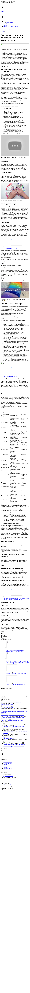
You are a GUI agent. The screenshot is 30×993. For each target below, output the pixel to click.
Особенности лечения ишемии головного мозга (12, 717)
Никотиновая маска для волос (10, 376)
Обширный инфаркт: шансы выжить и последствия (13, 720)
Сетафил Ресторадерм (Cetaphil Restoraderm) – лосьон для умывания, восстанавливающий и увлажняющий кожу (17, 662)
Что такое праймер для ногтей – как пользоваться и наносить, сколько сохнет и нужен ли (16, 599)
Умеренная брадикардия (7, 707)
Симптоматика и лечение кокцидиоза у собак (14, 740)
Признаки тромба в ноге (7, 704)
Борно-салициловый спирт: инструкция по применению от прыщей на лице (17, 651)
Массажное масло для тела (10, 248)
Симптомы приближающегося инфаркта (11, 702)
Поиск (2, 11)
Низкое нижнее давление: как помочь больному (12, 715)
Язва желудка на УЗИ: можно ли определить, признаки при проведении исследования (14, 745)
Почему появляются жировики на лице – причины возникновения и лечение (16, 674)
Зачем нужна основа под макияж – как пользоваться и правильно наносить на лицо (17, 685)
